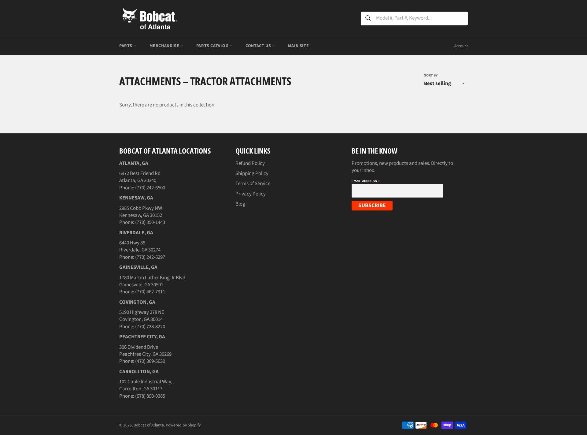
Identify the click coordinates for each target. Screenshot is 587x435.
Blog (240, 204)
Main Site (298, 46)
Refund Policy (250, 163)
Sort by (430, 75)
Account (461, 46)
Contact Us (259, 46)
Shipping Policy (251, 173)
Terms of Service (252, 183)
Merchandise (165, 46)
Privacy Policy (250, 194)
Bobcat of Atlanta (149, 425)
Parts (126, 46)
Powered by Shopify (183, 425)
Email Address (366, 181)
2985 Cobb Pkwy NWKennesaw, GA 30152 (140, 212)
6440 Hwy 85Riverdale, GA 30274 (140, 246)
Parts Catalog (213, 46)
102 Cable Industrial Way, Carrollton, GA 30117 (145, 385)
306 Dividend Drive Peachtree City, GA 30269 (145, 351)
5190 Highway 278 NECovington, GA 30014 (141, 316)
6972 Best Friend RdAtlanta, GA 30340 (140, 177)
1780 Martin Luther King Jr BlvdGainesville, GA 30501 (152, 281)
